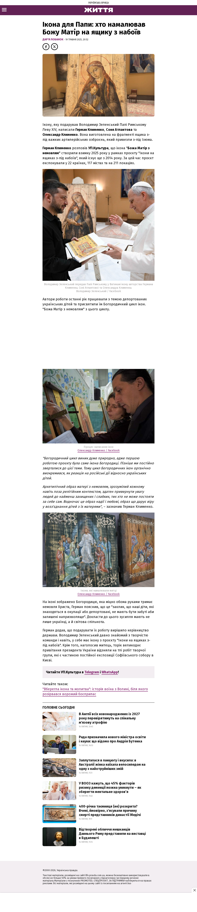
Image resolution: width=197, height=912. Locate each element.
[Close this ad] (194, 890)
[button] (46, 46)
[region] (98, 342)
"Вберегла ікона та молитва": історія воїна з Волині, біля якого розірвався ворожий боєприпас (95, 691)
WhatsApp (110, 672)
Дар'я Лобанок (53, 39)
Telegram (91, 672)
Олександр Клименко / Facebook (99, 450)
